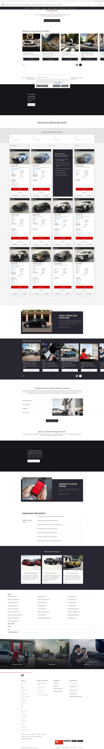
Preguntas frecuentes (57, 691)
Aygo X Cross (24, 683)
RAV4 (22, 705)
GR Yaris (22, 687)
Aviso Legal (58, 747)
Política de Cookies (74, 747)
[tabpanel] (59, 528)
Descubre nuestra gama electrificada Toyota (74, 690)
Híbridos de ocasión (41, 687)
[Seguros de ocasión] (70, 352)
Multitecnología (73, 693)
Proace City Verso (24, 715)
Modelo (33, 137)
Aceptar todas (65, 85)
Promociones (23, 727)
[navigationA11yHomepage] (3, 4)
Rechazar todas (56, 85)
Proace (22, 724)
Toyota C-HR (23, 698)
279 (58, 299)
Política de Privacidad (58, 82)
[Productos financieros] (89, 352)
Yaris (22, 685)
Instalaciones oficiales (58, 688)
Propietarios (34, 4)
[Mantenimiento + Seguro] (31, 352)
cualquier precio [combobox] (57, 139)
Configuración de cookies (42, 85)
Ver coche (20, 189)
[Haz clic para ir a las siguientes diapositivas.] (80, 65)
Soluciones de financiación (42, 695)
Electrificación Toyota (73, 683)
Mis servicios (56, 686)
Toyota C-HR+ (24, 700)
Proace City (23, 720)
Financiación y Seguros (26, 4)
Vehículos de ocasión (15, 4)
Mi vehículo (55, 683)
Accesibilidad (81, 747)
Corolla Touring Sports (25, 696)
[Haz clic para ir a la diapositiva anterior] (77, 65)
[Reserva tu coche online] (51, 352)
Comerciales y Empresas (50, 4)
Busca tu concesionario (99, 1)
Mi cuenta (100, 4)
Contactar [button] (20, 192)
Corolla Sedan (24, 694)
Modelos (8, 4)
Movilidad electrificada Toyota (76, 696)
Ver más (24, 367)
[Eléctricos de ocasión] (50, 43)
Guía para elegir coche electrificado (74, 686)
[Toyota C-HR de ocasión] (89, 43)
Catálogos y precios (25, 729)
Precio (54, 137)
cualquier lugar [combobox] (78, 139)
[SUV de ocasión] (70, 43)
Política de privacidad (65, 747)
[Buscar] (95, 4)
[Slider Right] (29, 157)
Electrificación (41, 4)
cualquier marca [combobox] (16, 139)
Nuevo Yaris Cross (24, 689)
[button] (49, 470)
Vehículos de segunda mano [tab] (27, 521)
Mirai (22, 709)
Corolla (22, 691)
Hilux (22, 713)
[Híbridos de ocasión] (31, 43)
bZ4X (22, 707)
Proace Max (23, 722)
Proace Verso (23, 718)
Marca (12, 137)
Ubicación (75, 137)
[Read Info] (17, 181)
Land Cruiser (23, 711)
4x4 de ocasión (40, 692)
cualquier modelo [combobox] (37, 139)
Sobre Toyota (59, 4)
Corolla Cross (24, 702)
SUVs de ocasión (40, 689)
